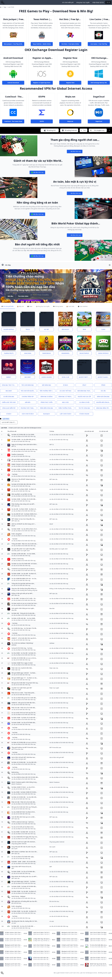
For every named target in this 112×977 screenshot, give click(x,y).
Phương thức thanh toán (28, 408)
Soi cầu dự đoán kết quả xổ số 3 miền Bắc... (24, 698)
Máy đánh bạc (46, 385)
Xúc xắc (103, 391)
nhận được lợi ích (98, 2)
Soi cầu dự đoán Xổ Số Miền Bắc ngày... (23, 856)
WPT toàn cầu (16, 481)
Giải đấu (27, 402)
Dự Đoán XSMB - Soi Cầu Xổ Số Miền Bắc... (24, 722)
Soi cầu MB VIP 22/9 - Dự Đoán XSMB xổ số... (24, 514)
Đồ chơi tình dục (16, 903)
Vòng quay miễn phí (8, 408)
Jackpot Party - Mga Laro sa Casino (85, 377)
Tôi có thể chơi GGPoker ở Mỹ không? (22, 643)
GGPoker (14, 645)
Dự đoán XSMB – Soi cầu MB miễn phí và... (24, 439)
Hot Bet (46, 329)
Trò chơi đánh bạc (27, 385)
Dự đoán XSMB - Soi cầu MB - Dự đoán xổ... (24, 891)
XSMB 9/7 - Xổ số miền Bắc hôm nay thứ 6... (24, 638)
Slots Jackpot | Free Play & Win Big (13, 19)
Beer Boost (65, 329)
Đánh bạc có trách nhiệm (66, 396)
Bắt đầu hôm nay (75, 152)
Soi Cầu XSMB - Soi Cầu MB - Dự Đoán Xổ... (24, 653)
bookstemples (84, 353)
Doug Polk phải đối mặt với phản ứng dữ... (24, 847)
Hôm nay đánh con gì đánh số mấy (22, 494)
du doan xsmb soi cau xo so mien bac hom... (25, 603)
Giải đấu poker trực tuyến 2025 (21, 550)
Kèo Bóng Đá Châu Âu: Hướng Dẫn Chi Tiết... (25, 921)
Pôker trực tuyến (46, 402)
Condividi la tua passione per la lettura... (23, 568)
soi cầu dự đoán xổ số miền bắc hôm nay (23, 436)
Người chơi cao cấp (84, 396)
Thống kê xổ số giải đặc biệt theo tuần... (23, 583)
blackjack (46, 414)
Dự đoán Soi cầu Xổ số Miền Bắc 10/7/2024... (24, 563)
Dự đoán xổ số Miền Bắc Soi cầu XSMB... (23, 434)
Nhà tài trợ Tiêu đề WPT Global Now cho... (24, 479)
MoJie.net (70, 96)
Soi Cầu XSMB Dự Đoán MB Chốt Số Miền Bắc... (25, 777)
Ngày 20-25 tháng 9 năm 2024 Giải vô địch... (24, 444)
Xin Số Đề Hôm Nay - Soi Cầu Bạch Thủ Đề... (24, 628)
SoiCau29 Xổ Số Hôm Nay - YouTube (22, 648)
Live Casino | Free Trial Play (99, 19)
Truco (28, 329)
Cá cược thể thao (65, 391)
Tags (5, 7)
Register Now (70, 58)
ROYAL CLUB (65, 377)
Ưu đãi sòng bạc (8, 396)
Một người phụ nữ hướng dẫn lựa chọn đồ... (25, 901)
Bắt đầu (10, 296)
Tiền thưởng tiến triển (47, 391)
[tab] (7, 306)
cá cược (14, 923)
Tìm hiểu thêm (23, 296)
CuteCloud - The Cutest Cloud (13, 96)
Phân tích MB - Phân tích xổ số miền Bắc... (24, 707)
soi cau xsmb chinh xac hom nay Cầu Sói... (24, 712)
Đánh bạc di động (46, 396)
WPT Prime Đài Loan (17, 749)
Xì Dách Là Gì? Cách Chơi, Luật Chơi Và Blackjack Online (80, 973)
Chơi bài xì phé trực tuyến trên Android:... (24, 842)
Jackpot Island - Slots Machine (104, 377)
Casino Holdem (46, 377)
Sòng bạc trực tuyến (9, 385)
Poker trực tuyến (16, 689)
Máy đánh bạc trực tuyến (85, 391)
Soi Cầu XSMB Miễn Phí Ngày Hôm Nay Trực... (25, 837)
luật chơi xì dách (65, 414)
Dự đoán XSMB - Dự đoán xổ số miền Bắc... (24, 469)
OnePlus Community (18, 454)
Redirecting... (15, 772)
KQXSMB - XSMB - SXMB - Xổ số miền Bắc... (24, 861)
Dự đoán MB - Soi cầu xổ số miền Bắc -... (23, 926)
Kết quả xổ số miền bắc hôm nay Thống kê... (24, 807)
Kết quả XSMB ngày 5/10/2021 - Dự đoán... (24, 459)
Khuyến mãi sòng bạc (103, 402)
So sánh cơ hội (84, 402)
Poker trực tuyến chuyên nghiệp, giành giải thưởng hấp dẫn (35, 281)
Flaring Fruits (9, 353)
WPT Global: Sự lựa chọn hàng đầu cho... (23, 519)
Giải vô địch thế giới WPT (19, 759)
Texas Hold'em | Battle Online (41, 19)
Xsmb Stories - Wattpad (18, 896)
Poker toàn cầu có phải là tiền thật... (22, 668)
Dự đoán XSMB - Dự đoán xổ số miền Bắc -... (24, 717)
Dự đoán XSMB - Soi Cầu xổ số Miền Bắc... (24, 871)
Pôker (103, 385)
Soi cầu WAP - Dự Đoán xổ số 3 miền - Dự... (24, 598)
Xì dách (65, 385)
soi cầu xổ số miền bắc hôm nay (21, 441)
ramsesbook (46, 353)
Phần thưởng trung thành (66, 408)
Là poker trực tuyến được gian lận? (22, 688)
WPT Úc (14, 446)
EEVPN (41, 96)
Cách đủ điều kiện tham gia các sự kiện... (24, 817)
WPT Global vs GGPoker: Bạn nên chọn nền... (25, 852)
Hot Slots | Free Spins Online (70, 19)
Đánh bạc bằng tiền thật (104, 408)
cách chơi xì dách (28, 414)
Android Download (13, 58)
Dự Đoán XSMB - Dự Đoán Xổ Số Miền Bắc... (24, 886)
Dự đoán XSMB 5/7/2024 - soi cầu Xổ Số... (23, 787)
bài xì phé (14, 848)
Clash (103, 329)
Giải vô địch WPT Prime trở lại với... (22, 866)
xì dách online (84, 414)
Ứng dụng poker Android (19, 843)
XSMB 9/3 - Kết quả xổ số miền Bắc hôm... (24, 703)
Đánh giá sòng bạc (103, 396)
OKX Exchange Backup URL (98, 58)
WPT (13, 868)
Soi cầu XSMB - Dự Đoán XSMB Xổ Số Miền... (24, 792)
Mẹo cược (65, 402)
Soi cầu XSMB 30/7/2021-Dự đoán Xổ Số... (24, 812)
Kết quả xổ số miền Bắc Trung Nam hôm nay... (25, 683)
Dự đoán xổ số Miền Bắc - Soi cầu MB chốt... (24, 762)
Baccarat (28, 377)
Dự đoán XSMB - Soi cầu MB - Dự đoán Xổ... (24, 573)
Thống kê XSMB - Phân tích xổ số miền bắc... (24, 544)
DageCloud (98, 96)
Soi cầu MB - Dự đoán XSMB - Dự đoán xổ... (24, 489)
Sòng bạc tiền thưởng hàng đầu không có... (24, 588)
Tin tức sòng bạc (84, 408)
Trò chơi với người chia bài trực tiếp (28, 391)
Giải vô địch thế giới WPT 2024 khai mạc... (24, 757)
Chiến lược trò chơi (9, 402)
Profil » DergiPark (17, 534)
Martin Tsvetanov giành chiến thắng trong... (24, 782)
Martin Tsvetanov (17, 784)
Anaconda (27, 353)
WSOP (13, 526)
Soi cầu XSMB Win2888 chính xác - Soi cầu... (24, 578)
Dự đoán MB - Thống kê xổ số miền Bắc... (24, 613)
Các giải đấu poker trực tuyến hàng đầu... (24, 549)
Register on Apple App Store (42, 58)
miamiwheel (65, 353)
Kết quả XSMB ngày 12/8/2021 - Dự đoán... (24, 673)
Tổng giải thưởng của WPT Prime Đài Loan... (24, 747)
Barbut (8, 377)
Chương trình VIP (28, 396)
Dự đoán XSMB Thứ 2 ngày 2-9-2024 (22, 663)
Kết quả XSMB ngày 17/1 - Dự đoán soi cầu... (25, 678)
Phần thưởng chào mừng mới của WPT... (23, 504)
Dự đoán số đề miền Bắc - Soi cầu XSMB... (24, 554)
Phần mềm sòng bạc (46, 408)
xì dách (8, 414)
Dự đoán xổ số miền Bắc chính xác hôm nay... (25, 449)
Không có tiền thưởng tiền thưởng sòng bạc (24, 590)
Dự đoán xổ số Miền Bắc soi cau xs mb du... (24, 658)
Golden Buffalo (9, 329)
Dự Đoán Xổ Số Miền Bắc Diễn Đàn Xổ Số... (24, 484)
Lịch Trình (11, 7)
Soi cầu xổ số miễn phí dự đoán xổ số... (23, 827)
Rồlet (84, 385)
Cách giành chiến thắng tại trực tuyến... (23, 608)
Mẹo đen (14, 610)
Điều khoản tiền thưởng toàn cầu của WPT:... (25, 876)
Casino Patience (103, 353)
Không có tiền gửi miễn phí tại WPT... (22, 593)
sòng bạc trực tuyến (83, 2)
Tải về (108, 2)
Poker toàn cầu (16, 670)
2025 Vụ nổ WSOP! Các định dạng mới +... (24, 524)
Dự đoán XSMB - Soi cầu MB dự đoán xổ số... (24, 529)
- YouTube (14, 474)
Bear (84, 329)
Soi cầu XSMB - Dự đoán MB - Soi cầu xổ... (24, 832)
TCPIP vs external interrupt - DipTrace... (23, 822)
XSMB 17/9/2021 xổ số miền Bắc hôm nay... (24, 464)
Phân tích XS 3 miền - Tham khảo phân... (23, 693)
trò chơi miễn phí (68, 2)
